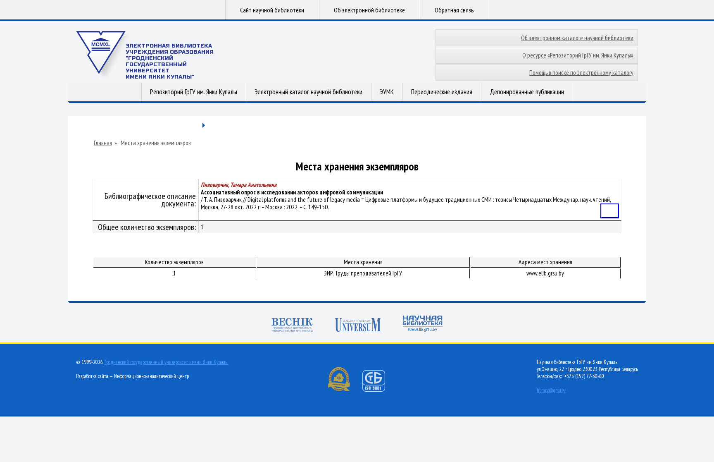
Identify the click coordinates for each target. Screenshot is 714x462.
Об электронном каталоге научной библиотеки (577, 38)
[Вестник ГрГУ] (292, 325)
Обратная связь (454, 10)
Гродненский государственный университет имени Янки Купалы (166, 362)
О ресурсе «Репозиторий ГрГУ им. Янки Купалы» (577, 55)
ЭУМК (387, 91)
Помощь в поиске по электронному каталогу (581, 73)
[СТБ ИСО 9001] (378, 389)
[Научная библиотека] (423, 324)
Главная (103, 143)
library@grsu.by (551, 390)
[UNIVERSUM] (358, 325)
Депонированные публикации (527, 91)
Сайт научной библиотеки (272, 10)
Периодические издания (441, 91)
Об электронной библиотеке (369, 10)
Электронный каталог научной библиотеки (308, 91)
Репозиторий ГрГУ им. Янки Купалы (193, 91)
